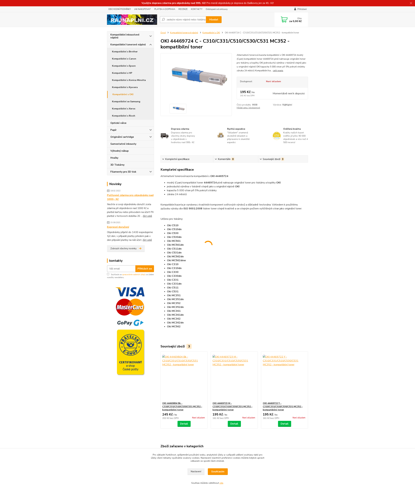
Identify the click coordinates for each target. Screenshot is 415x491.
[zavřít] (411, 3)
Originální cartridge (122, 137)
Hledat (213, 19)
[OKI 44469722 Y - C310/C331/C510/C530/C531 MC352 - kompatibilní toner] (284, 376)
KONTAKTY (196, 9)
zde (221, 483)
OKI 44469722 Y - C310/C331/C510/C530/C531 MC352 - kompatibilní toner (283, 406)
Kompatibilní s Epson (124, 65)
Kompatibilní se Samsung (126, 101)
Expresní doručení (118, 227)
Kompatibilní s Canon (124, 58)
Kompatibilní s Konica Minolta (129, 80)
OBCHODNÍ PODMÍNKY (119, 9)
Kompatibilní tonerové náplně (128, 44)
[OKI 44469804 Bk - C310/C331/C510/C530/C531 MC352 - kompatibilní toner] (184, 376)
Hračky (114, 157)
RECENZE (183, 9)
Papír (113, 130)
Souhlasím (217, 471)
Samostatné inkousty (123, 144)
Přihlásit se (144, 268)
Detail (184, 424)
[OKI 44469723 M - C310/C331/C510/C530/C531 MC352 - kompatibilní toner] (234, 376)
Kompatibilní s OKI (123, 94)
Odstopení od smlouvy (217, 9)
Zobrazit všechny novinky (123, 248)
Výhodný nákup (119, 150)
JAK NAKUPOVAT (142, 9)
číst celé (147, 216)
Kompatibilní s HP (122, 73)
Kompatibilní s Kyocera (125, 87)
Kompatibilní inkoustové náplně (124, 36)
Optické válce (118, 123)
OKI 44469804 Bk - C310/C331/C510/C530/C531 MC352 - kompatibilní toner (182, 406)
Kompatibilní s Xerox (123, 108)
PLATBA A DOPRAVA (164, 9)
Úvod (163, 32)
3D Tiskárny (117, 164)
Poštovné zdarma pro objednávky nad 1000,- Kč (130, 197)
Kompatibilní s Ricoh (123, 115)
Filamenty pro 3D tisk (123, 171)
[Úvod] (132, 19)
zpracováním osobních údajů (133, 274)
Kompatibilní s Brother (125, 51)
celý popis (278, 70)
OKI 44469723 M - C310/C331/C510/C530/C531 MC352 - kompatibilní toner (232, 406)
